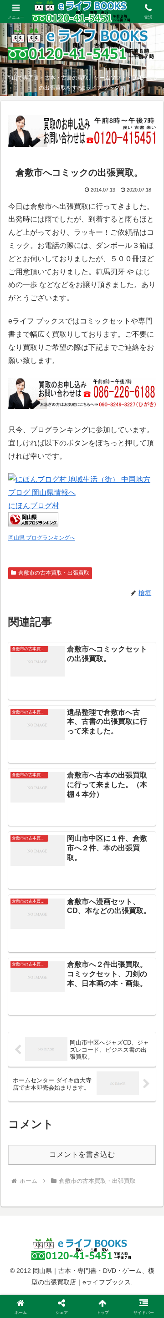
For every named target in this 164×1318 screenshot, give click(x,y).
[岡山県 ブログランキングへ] (33, 524)
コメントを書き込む (82, 1154)
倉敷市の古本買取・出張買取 (53, 573)
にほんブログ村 (33, 506)
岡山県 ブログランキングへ (41, 538)
